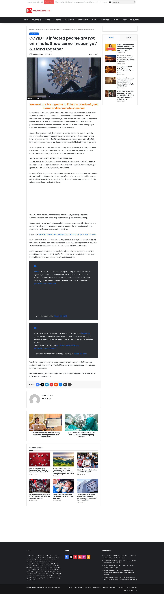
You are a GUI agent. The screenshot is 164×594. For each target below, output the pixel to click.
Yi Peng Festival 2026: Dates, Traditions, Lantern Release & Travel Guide (76, 2)
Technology (105, 20)
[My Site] (38, 10)
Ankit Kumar (36, 54)
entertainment (82, 20)
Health (94, 20)
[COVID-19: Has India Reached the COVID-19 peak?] (87, 460)
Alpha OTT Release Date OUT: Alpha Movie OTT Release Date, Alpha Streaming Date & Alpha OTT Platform (125, 82)
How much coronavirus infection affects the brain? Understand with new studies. (39, 470)
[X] (45, 399)
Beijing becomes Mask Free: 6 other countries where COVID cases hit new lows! (39, 496)
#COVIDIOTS (61, 345)
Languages (134, 20)
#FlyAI (36, 272)
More (125, 20)
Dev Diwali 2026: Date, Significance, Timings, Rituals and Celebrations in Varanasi (126, 59)
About (89, 587)
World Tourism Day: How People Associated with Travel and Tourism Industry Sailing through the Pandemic (63, 471)
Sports (47, 20)
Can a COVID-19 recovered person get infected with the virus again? (63, 496)
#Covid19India (72, 345)
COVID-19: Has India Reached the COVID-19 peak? (87, 471)
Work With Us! (97, 587)
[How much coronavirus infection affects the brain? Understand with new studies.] (39, 459)
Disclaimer (105, 587)
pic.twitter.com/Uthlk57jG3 (45, 284)
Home (32, 29)
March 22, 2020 (60, 316)
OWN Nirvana (69, 20)
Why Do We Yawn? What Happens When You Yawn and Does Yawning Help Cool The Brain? (125, 48)
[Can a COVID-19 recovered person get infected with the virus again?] (63, 486)
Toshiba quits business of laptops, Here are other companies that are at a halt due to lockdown (87, 497)
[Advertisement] (99, 10)
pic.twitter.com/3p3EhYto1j (45, 348)
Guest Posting (78, 587)
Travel (116, 20)
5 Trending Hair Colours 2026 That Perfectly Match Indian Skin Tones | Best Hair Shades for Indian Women (125, 95)
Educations (36, 20)
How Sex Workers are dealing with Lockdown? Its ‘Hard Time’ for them (67, 234)
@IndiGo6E (85, 333)
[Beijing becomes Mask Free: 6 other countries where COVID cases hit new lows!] (39, 486)
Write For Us (113, 587)
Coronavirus (39, 29)
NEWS (26, 20)
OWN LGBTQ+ (57, 20)
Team (85, 587)
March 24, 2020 (80, 354)
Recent (111, 37)
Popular (128, 37)
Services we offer (132, 587)
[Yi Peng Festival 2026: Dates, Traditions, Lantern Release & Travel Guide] (110, 69)
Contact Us (122, 587)
